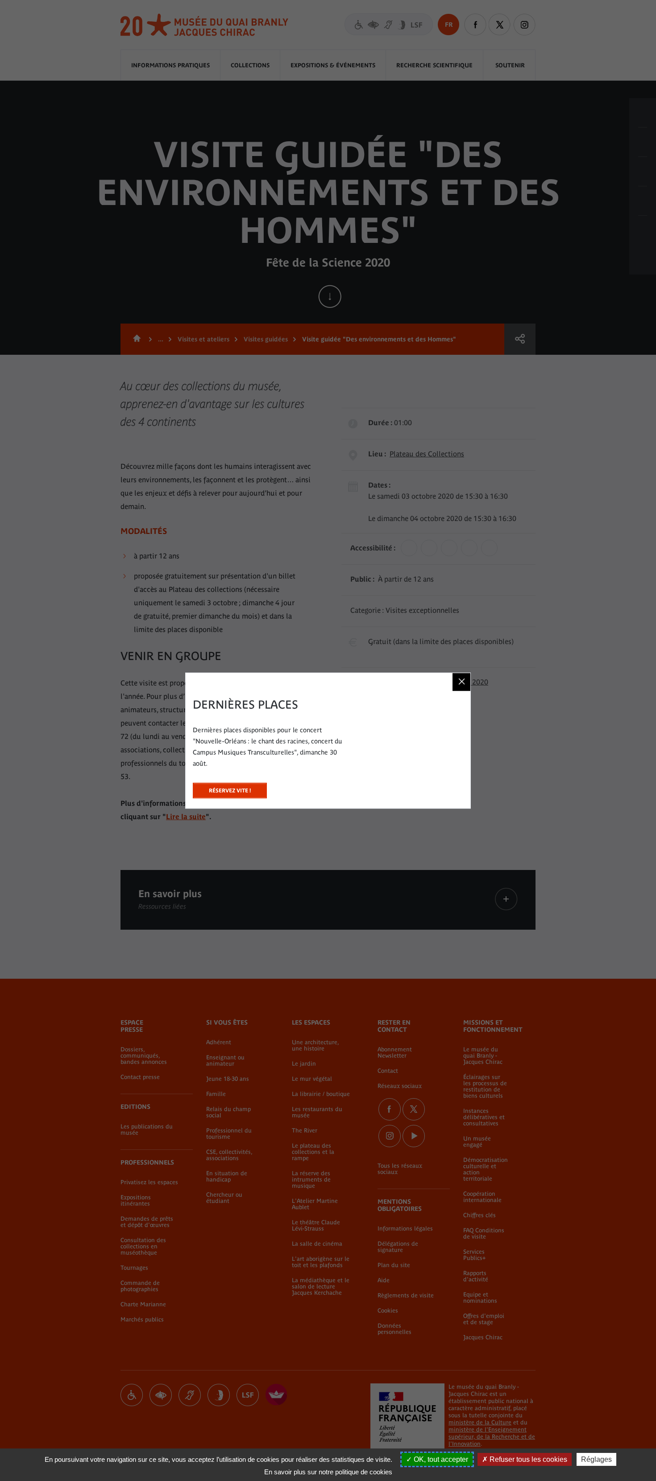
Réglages (596, 1459)
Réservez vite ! (229, 788)
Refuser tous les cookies (527, 1459)
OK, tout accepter (440, 1459)
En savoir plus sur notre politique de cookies (328, 1472)
